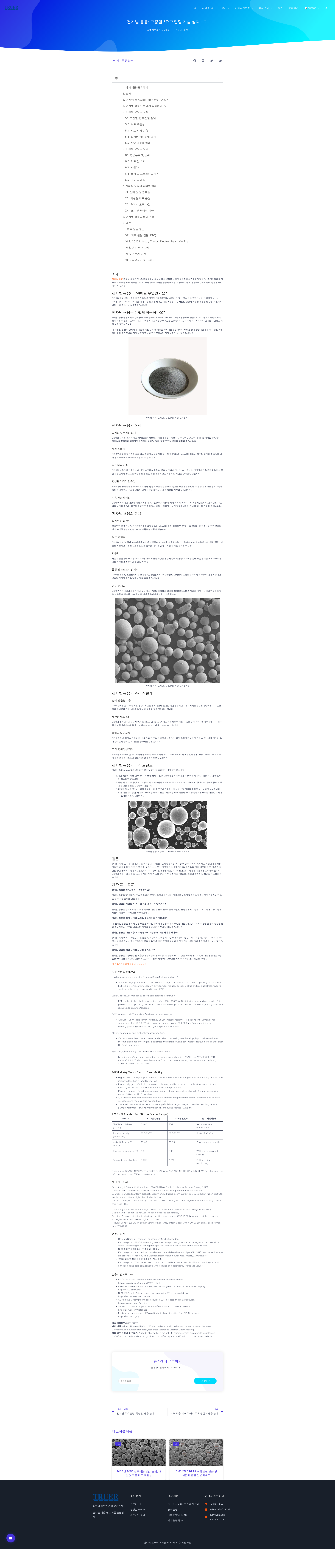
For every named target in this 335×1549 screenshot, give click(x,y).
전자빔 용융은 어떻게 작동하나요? (146, 105)
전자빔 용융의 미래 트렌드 (141, 216)
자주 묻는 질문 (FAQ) (143, 235)
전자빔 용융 (117, 279)
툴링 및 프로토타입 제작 (145, 173)
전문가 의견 (139, 253)
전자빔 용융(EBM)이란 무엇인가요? (147, 99)
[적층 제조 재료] (12, 7)
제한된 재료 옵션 (140, 198)
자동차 (135, 167)
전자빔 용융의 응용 (137, 149)
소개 (128, 93)
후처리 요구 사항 (140, 204)
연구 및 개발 (138, 179)
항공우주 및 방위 (140, 155)
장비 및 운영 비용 (140, 192)
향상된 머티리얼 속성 (143, 136)
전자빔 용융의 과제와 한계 (141, 186)
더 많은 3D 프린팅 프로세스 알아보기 (129, 964)
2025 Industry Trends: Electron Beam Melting (160, 241)
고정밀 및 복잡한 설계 (143, 118)
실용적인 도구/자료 (143, 260)
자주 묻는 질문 (135, 229)
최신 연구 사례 (140, 247)
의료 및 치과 (138, 161)
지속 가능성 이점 (140, 142)
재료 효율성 (138, 124)
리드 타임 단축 (139, 130)
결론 (128, 223)
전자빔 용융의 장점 (137, 112)
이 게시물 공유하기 (136, 87)
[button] (326, 8)
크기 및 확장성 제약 (142, 210)
